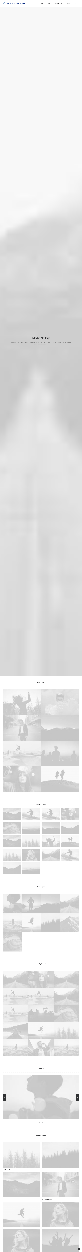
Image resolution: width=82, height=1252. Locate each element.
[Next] (77, 1100)
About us (49, 3)
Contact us (58, 3)
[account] (76, 3)
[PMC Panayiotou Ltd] (14, 3)
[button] (39, 1122)
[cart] (78, 3)
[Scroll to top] (79, 1249)
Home (42, 3)
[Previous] (4, 1100)
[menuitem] (42, 3)
